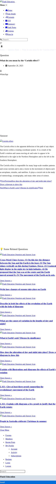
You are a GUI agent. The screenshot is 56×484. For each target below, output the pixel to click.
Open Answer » (6, 281)
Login (7, 463)
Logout (8, 466)
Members (9, 439)
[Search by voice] (1, 46)
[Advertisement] (28, 104)
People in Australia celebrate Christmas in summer (23, 421)
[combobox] (15, 39)
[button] (28, 72)
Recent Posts (10, 442)
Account (14, 449)
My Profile (9, 446)
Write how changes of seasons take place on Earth (23, 289)
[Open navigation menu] (16, 2)
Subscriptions (16, 456)
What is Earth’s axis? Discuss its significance (20, 338)
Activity (14, 452)
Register (8, 459)
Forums (8, 435)
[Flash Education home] (7, 2)
